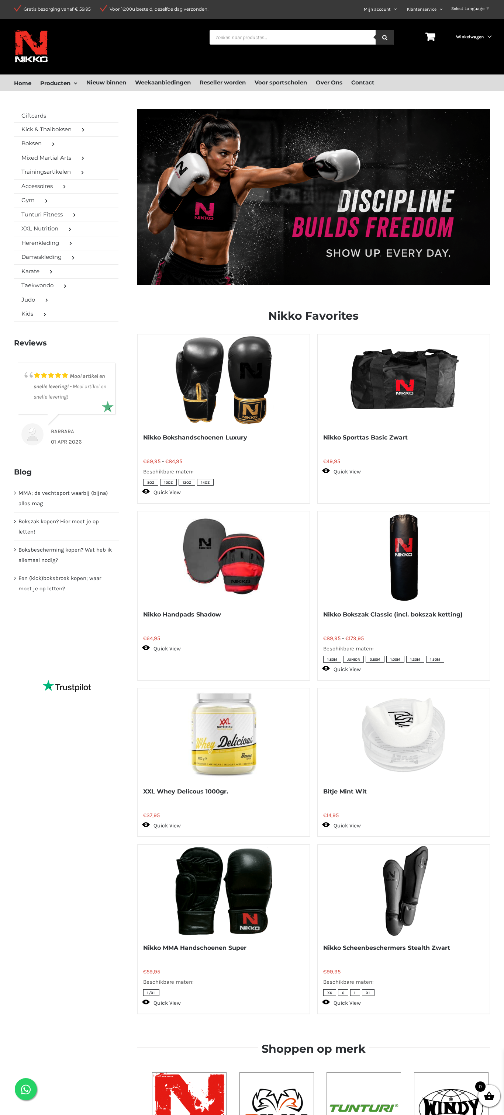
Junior (353, 659)
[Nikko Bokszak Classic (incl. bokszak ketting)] (404, 557)
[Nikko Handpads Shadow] (224, 557)
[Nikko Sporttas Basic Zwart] (404, 380)
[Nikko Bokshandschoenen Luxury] (224, 380)
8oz (150, 482)
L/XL (151, 993)
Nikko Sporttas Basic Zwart (365, 437)
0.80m (375, 659)
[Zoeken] (385, 37)
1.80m (332, 659)
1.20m (415, 659)
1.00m (395, 659)
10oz (168, 482)
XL (368, 993)
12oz (187, 482)
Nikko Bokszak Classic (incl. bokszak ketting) (393, 614)
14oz (205, 482)
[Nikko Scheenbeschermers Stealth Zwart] (404, 891)
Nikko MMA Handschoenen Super (194, 947)
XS (329, 993)
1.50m (435, 659)
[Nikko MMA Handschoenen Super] (224, 891)
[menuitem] (27, 82)
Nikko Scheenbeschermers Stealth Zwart (386, 947)
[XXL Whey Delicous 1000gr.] (224, 734)
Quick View (167, 492)
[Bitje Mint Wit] (404, 734)
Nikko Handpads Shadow (182, 614)
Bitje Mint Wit (345, 791)
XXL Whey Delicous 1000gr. (185, 791)
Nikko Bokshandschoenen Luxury (195, 437)
